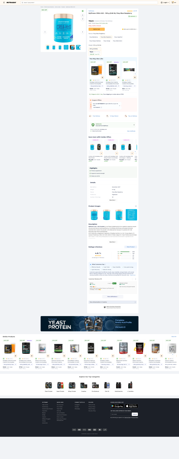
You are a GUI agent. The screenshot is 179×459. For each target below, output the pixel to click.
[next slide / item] (82, 31)
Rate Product (131, 247)
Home (42, 6)
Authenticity (45, 406)
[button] (82, 18)
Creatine (63, 6)
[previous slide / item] (44, 31)
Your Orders (60, 406)
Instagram (77, 404)
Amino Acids (57, 6)
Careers (44, 417)
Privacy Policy (92, 406)
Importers (44, 410)
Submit (135, 414)
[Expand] (136, 206)
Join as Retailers (61, 412)
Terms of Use (92, 404)
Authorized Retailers (62, 415)
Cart (175, 2)
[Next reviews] (135, 279)
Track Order (59, 408)
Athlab (43, 415)
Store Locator (60, 417)
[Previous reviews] (132, 279)
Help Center (45, 404)
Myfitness (91, 11)
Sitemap (59, 410)
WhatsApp (77, 408)
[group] (96, 151)
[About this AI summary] (105, 264)
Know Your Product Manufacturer (61, 419)
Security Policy (92, 410)
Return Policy (92, 408)
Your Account (60, 404)
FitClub (44, 421)
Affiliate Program (46, 419)
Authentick (45, 423)
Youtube (77, 406)
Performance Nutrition (49, 6)
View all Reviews (112, 296)
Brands (44, 412)
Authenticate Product (47, 408)
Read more (132, 275)
